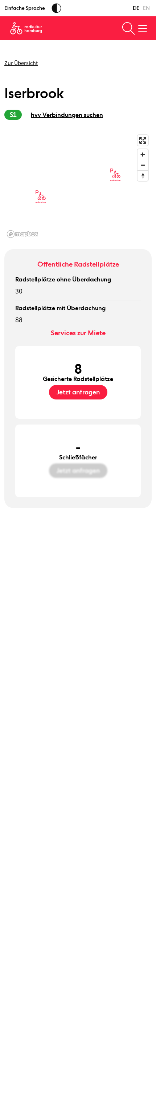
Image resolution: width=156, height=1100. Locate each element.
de (136, 8)
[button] (40, 197)
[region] (78, 185)
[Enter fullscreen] (142, 140)
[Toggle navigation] (142, 28)
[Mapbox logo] (22, 234)
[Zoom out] (142, 165)
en (146, 8)
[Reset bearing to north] (142, 175)
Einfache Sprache (24, 8)
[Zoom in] (142, 154)
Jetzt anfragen (78, 392)
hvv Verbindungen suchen (67, 114)
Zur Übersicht (21, 63)
